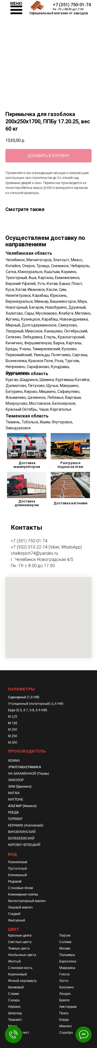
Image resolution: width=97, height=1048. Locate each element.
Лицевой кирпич (20, 907)
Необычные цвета (22, 955)
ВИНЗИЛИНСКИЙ (22, 832)
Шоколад (15, 1013)
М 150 (12, 723)
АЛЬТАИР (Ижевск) (22, 806)
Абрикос (14, 1007)
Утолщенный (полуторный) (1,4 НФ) (35, 704)
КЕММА (14, 761)
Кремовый (16, 987)
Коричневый (17, 974)
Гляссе (64, 974)
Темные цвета (19, 948)
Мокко (12, 1026)
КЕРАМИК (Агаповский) (25, 825)
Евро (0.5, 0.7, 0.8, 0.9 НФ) (27, 710)
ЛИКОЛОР (16, 780)
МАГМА (14, 793)
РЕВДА (13, 812)
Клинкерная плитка (23, 894)
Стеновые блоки (20, 888)
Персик (64, 935)
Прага (63, 1013)
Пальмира (67, 955)
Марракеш (67, 968)
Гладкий (14, 914)
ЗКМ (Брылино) (20, 786)
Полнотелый (17, 862)
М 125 (12, 717)
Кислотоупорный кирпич (27, 901)
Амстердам (68, 1007)
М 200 (12, 729)
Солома (65, 942)
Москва (64, 948)
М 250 (12, 736)
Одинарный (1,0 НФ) (23, 697)
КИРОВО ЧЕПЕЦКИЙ (24, 845)
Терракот (15, 1020)
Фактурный (16, 920)
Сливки (13, 994)
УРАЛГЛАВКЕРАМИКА (24, 767)
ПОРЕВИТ (15, 819)
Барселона (67, 961)
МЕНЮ (16, 3)
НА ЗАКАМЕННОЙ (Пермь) (28, 773)
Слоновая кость (20, 968)
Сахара (14, 1000)
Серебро (66, 1033)
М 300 (12, 742)
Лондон (65, 994)
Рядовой (15, 881)
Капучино (66, 987)
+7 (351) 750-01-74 (72, 4)
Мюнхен (65, 1026)
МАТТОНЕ (15, 799)
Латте (63, 981)
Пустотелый (17, 868)
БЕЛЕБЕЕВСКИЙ (21, 838)
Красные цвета (20, 935)
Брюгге (64, 1000)
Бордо (64, 1020)
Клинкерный (17, 875)
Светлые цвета (20, 942)
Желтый (14, 961)
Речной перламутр (22, 981)
